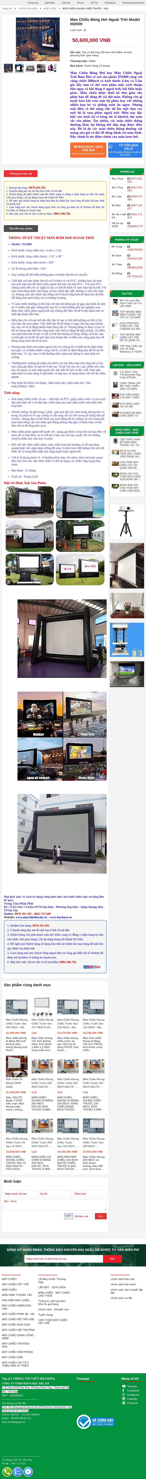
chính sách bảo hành (123, 1284)
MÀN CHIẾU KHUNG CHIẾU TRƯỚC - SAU (86, 8)
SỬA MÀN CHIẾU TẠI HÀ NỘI (130, 405)
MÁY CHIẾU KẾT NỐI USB (18, 1319)
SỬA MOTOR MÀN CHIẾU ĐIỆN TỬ (130, 414)
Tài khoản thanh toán (133, 3)
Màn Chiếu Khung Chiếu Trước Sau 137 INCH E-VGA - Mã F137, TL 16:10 (42, 1023)
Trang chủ (33, 3)
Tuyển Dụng (45, 1314)
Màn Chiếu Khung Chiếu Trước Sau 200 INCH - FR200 (94, 1142)
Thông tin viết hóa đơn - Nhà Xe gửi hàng (52, 1302)
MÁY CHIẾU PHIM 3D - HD (18, 1313)
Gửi (101, 1216)
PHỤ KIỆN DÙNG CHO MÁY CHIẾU (130, 396)
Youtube (132, 1386)
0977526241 (135, 276)
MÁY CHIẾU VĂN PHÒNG (17, 1351)
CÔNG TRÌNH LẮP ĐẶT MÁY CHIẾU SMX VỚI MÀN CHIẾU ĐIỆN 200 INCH (130, 386)
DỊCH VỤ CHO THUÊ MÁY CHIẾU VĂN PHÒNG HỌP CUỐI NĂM (130, 453)
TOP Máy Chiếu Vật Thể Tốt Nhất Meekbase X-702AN (131, 349)
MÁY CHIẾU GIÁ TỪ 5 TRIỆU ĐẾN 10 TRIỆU (15, 1364)
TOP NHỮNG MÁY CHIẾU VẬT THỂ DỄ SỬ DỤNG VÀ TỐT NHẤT (130, 337)
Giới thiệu (50, 3)
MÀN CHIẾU (50, 8)
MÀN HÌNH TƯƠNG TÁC (17, 1294)
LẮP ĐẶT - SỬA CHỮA (127, 365)
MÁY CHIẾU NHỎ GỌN (16, 1324)
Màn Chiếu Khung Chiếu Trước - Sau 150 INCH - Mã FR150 (68, 1142)
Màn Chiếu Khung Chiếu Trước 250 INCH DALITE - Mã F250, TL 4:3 (42, 1083)
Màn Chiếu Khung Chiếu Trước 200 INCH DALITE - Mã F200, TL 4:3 (42, 1142)
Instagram (133, 1394)
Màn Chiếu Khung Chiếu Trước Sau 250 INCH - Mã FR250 (17, 1023)
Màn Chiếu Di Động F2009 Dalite (14, 1083)
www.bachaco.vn (61, 917)
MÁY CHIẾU (9, 1278)
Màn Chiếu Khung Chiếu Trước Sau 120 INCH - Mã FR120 (94, 1023)
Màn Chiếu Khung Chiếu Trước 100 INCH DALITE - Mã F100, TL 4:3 (68, 1083)
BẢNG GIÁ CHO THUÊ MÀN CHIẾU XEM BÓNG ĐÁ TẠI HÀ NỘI (131, 476)
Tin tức (80, 3)
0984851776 (135, 226)
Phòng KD (127, 171)
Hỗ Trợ (94, 3)
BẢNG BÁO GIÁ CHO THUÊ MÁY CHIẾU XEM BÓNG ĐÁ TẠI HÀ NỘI (131, 488)
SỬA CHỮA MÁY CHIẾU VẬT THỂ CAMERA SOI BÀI (130, 326)
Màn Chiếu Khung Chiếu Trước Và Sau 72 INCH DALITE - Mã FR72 (17, 1142)
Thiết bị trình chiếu (27, 8)
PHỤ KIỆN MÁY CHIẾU (16, 1300)
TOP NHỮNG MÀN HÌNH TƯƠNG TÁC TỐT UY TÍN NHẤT (130, 314)
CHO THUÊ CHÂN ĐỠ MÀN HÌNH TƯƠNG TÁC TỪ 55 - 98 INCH (130, 442)
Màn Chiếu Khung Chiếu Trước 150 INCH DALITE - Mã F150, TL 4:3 (94, 1083)
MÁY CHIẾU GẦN (12, 1357)
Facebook (133, 1390)
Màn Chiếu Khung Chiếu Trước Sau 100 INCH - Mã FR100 (68, 1023)
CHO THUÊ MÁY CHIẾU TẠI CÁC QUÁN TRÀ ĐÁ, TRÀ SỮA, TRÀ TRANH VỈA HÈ (129, 465)
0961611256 (134, 258)
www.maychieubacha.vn (31, 917)
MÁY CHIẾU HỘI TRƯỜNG (18, 1329)
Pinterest (132, 1403)
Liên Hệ (66, 3)
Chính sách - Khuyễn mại (53, 1309)
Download (110, 3)
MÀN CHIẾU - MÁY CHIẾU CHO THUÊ (127, 431)
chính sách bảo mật (122, 1278)
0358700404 (135, 249)
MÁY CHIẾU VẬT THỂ (15, 1284)
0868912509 (135, 267)
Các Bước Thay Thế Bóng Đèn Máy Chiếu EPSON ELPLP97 (130, 374)
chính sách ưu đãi (121, 1297)
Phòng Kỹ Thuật (127, 239)
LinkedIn (132, 1398)
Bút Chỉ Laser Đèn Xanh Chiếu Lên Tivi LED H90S (131, 303)
